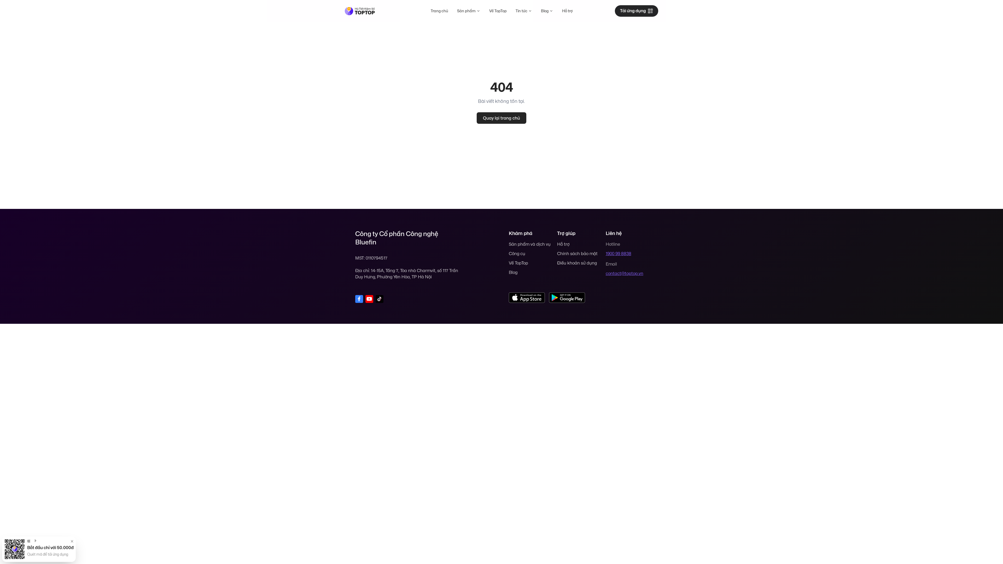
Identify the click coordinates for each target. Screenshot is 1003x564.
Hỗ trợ (567, 11)
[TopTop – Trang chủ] (360, 11)
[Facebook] (359, 299)
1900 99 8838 (618, 253)
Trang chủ (439, 11)
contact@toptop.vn (624, 273)
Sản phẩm (466, 11)
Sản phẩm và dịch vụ (530, 244)
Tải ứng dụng (633, 11)
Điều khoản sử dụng (577, 263)
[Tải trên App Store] (527, 297)
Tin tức (521, 11)
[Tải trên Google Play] (567, 297)
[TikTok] (379, 299)
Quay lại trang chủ (501, 118)
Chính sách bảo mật (577, 253)
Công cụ (517, 253)
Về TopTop (498, 11)
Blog (545, 11)
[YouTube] (369, 299)
